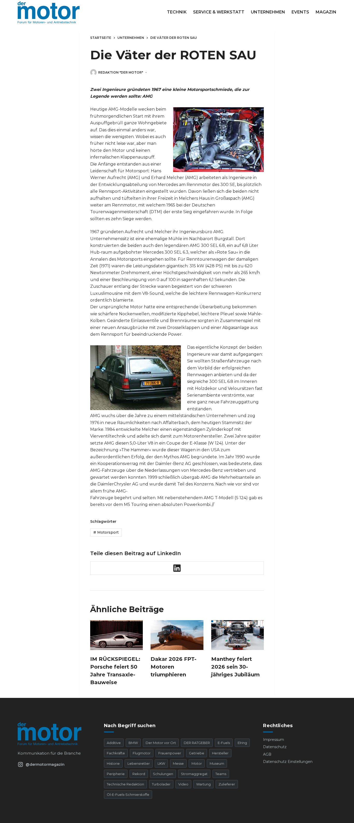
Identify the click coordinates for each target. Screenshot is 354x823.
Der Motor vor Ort (161, 743)
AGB (267, 754)
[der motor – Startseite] (54, 733)
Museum (217, 763)
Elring (242, 743)
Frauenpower (169, 753)
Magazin (326, 12)
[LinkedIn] (177, 568)
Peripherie (116, 774)
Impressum (273, 739)
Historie (113, 763)
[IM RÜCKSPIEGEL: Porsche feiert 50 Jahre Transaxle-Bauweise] (116, 635)
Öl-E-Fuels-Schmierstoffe (128, 794)
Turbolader (161, 784)
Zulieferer (226, 784)
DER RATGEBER (197, 743)
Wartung (203, 784)
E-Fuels (224, 743)
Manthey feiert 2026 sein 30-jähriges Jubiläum (235, 667)
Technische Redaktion (125, 784)
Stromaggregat (194, 774)
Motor (197, 763)
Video (183, 784)
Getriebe (196, 753)
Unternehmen (268, 12)
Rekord (138, 774)
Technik (177, 12)
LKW (161, 763)
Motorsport (106, 532)
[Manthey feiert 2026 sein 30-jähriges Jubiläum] (237, 635)
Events (300, 12)
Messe (178, 763)
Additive (114, 743)
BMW (133, 743)
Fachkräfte (116, 753)
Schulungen (163, 774)
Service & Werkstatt (218, 12)
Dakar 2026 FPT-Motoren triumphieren (173, 667)
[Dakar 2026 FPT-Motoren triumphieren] (177, 635)
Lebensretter (139, 763)
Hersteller (220, 753)
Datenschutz (275, 747)
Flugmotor (142, 753)
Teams (220, 774)
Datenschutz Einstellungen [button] (288, 761)
